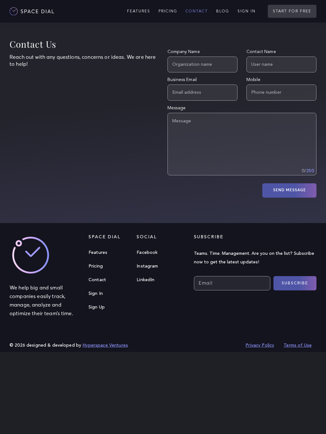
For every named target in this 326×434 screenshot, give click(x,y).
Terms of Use (298, 345)
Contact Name (261, 52)
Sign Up (97, 307)
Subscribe (295, 283)
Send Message (289, 190)
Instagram (147, 266)
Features (98, 252)
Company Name (183, 52)
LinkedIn (145, 280)
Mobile (253, 80)
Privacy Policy (259, 345)
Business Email (182, 80)
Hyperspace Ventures (105, 345)
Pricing (96, 266)
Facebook (147, 252)
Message (176, 108)
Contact (97, 280)
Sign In (96, 293)
